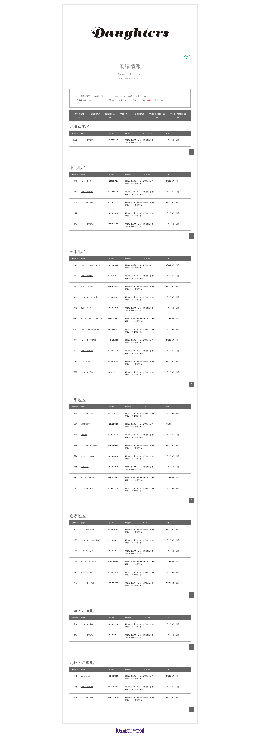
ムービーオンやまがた (88, 213)
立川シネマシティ (87, 308)
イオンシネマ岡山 (87, 624)
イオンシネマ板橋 (87, 276)
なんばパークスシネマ (88, 529)
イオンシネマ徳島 (87, 635)
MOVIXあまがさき (87, 551)
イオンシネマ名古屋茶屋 (89, 445)
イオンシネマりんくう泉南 (90, 540)
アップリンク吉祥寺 (87, 286)
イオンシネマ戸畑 (87, 687)
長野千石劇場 (85, 424)
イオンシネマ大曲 (87, 202)
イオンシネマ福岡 (87, 697)
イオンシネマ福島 (87, 224)
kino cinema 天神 (86, 676)
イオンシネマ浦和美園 (88, 340)
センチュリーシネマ (87, 456)
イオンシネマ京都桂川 (88, 561)
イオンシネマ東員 (87, 488)
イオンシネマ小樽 (87, 140)
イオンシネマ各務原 (87, 477)
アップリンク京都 (87, 572)
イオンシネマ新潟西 (87, 413)
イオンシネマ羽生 (87, 351)
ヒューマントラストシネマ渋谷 (91, 265)
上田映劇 (84, 435)
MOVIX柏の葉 (85, 361)
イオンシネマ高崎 (87, 372)
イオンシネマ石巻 (87, 181)
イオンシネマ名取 (87, 192)
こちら (148, 100)
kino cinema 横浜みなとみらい (91, 329)
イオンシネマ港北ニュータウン (91, 318)
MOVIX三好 (85, 467)
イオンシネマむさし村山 (89, 297)
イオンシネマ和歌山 (87, 583)
